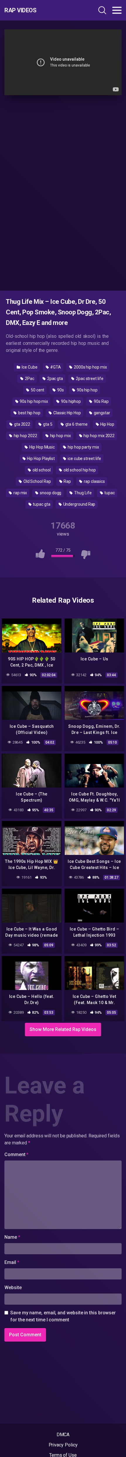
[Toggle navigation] (117, 10)
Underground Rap (79, 504)
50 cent (37, 390)
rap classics (94, 481)
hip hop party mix (83, 447)
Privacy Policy (63, 1445)
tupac (109, 492)
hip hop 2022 (25, 435)
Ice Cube (29, 367)
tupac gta (41, 504)
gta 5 (47, 424)
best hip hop (28, 412)
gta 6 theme (76, 424)
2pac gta (54, 378)
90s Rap (100, 401)
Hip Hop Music (41, 447)
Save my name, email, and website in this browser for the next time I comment (63, 1316)
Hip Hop (107, 424)
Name (12, 1237)
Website (12, 1287)
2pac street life (89, 378)
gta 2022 (21, 424)
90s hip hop (87, 390)
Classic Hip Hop (66, 412)
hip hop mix (60, 435)
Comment (16, 1154)
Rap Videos (20, 10)
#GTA (55, 367)
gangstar (101, 412)
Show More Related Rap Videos (63, 1029)
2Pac (29, 378)
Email (11, 1262)
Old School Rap (37, 481)
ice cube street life (84, 458)
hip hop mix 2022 (99, 435)
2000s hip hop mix (90, 367)
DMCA (63, 1434)
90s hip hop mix (33, 401)
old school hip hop (79, 470)
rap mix (20, 492)
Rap (67, 481)
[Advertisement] (63, 192)
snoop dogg (50, 492)
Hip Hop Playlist (40, 458)
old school (41, 470)
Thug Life (82, 492)
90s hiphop (70, 401)
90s (60, 390)
